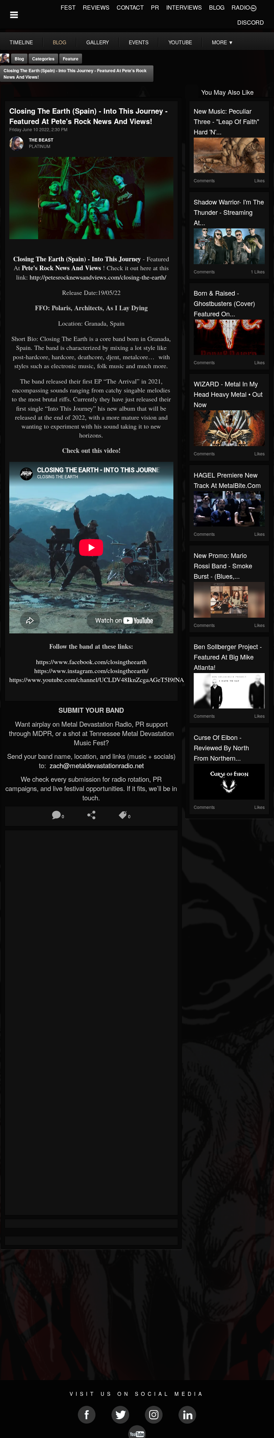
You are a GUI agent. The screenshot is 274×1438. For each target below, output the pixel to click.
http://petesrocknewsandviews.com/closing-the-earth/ (98, 277)
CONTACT (130, 7)
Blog (19, 58)
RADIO (241, 7)
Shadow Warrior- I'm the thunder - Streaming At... (229, 212)
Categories (43, 58)
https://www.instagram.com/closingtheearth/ (91, 670)
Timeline (21, 42)
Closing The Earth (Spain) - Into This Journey (77, 258)
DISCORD (250, 22)
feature (70, 58)
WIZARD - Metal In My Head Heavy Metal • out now (228, 394)
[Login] (253, 7)
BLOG (216, 7)
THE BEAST (41, 140)
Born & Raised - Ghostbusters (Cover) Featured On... (224, 303)
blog (59, 42)
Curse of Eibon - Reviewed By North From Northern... (221, 747)
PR (155, 7)
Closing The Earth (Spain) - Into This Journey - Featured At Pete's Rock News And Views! (75, 73)
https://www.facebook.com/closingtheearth (91, 661)
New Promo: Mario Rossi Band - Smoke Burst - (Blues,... (223, 565)
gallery (97, 42)
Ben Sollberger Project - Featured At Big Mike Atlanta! (228, 657)
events (138, 42)
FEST (68, 7)
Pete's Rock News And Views (61, 267)
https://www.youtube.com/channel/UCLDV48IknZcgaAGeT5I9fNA (96, 679)
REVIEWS (96, 7)
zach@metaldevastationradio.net (96, 765)
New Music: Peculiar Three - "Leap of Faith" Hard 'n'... (226, 121)
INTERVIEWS (184, 7)
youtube (180, 42)
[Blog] (7, 91)
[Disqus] (91, 930)
